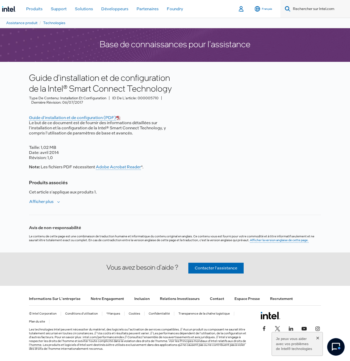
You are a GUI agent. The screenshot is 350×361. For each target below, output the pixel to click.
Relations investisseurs (180, 298)
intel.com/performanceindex (103, 337)
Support (59, 9)
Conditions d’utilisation (81, 314)
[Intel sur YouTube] (304, 328)
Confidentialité (159, 314)
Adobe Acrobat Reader (118, 167)
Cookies (134, 314)
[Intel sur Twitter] (277, 328)
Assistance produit (21, 23)
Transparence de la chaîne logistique (204, 314)
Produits (34, 9)
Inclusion (142, 298)
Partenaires (148, 9)
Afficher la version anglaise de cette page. (279, 240)
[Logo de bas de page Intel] (270, 315)
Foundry (175, 9)
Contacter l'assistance (216, 268)
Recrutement (281, 298)
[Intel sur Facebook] (264, 328)
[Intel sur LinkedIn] (290, 328)
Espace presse (247, 298)
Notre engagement (107, 298)
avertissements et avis (184, 337)
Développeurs (114, 9)
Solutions (84, 9)
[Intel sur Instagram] (317, 328)
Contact (217, 298)
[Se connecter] (241, 9)
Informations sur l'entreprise (54, 298)
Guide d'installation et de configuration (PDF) (72, 117)
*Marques (113, 314)
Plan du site (37, 322)
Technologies (54, 23)
